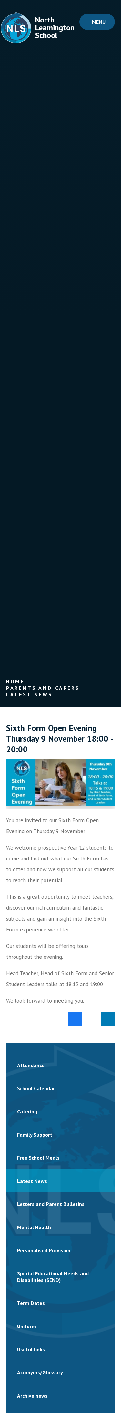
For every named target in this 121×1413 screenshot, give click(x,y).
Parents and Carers (43, 688)
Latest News (29, 694)
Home (15, 681)
